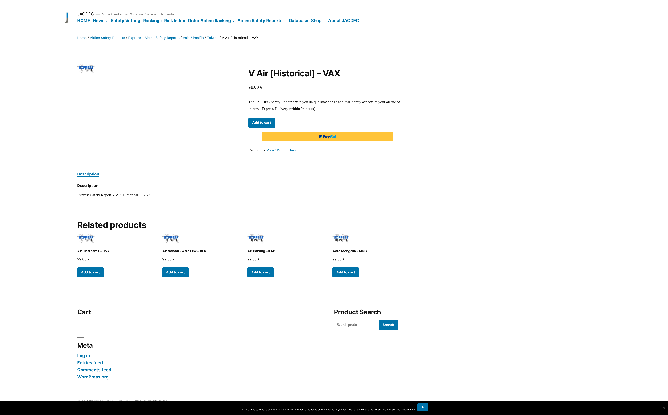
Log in (83, 355)
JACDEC (85, 14)
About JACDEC (343, 20)
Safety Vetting (125, 20)
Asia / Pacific (193, 38)
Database (298, 20)
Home (82, 38)
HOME (83, 20)
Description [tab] (88, 174)
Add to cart (261, 123)
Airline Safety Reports (259, 20)
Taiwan (212, 38)
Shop (316, 20)
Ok (422, 407)
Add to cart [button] (90, 272)
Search (388, 325)
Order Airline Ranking (209, 20)
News (98, 20)
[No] (663, 407)
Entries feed (90, 362)
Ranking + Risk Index (164, 20)
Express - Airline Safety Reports (154, 38)
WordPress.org (93, 377)
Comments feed (94, 369)
